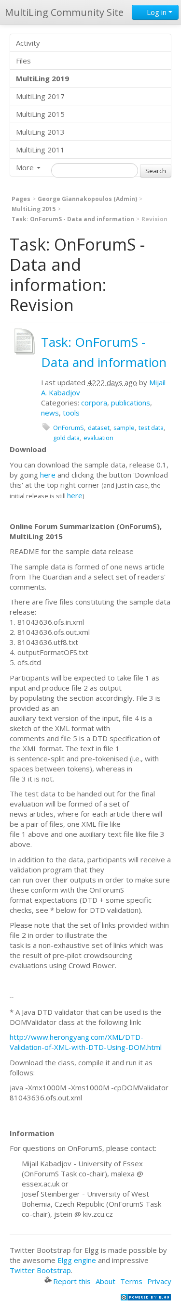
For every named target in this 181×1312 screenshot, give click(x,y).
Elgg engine (76, 1260)
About (105, 1281)
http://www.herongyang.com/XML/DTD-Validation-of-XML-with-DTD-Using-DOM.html (86, 1042)
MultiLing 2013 (40, 132)
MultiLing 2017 (40, 96)
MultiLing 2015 (40, 114)
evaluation (98, 437)
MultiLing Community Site (64, 12)
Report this (72, 1281)
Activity (28, 43)
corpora (94, 402)
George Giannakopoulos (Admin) (87, 199)
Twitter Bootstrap (40, 1270)
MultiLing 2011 (40, 149)
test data (151, 427)
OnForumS (68, 427)
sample (124, 427)
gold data (66, 437)
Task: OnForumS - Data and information (73, 219)
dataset (99, 427)
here (48, 474)
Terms (131, 1281)
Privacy (159, 1281)
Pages (21, 199)
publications (130, 402)
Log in (156, 12)
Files (23, 60)
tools (71, 412)
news (50, 412)
